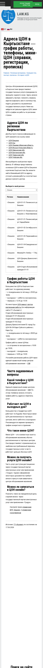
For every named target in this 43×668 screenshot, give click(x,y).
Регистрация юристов (25, 4)
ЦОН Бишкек (14, 141)
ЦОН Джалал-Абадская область (21, 145)
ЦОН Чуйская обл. (15, 157)
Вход (37, 4)
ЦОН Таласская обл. (16, 155)
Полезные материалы (18, 73)
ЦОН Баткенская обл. (17, 153)
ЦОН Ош (12, 143)
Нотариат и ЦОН (23, 75)
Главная (6, 73)
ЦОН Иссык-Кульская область (21, 148)
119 (28, 364)
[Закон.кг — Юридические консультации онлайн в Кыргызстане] (21, 17)
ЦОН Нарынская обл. (17, 150)
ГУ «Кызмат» (18, 525)
